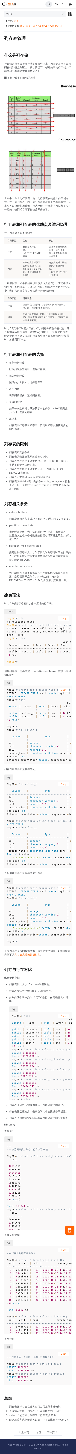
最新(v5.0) (25, 26)
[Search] (48, 4)
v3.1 (35, 26)
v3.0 (16, 21)
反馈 (70, 1232)
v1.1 (59, 26)
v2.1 (47, 26)
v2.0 (53, 26)
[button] (70, 14)
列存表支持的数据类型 (27, 954)
